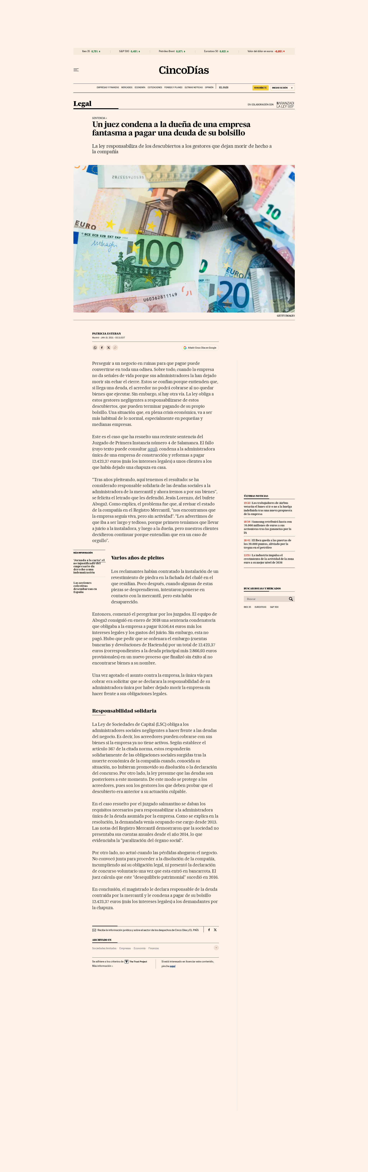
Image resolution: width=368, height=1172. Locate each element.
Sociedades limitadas (104, 948)
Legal (82, 104)
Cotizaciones (155, 87)
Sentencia (98, 118)
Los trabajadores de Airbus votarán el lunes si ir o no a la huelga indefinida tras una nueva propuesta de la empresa (268, 508)
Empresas (125, 948)
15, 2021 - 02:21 (113, 337)
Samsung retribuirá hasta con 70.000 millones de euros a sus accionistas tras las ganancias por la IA (268, 527)
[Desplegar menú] (76, 70)
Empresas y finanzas (108, 87)
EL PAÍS (222, 86)
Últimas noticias (194, 87)
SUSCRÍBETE (260, 87)
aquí (152, 449)
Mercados (126, 87)
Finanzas (154, 948)
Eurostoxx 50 (211, 51)
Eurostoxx (260, 607)
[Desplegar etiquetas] (216, 947)
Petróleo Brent (167, 51)
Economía (140, 87)
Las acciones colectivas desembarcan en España (85, 588)
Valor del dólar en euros (260, 51)
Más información (101, 965)
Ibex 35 (86, 51)
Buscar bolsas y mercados (262, 588)
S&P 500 (124, 51)
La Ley (284, 105)
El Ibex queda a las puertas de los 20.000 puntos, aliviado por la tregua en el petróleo (267, 544)
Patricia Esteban (106, 333)
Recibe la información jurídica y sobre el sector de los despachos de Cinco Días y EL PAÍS (148, 930)
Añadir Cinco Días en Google (202, 347)
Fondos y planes (173, 87)
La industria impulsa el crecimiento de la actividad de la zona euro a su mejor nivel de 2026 (269, 559)
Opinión (209, 87)
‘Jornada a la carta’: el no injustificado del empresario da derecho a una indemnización (89, 566)
